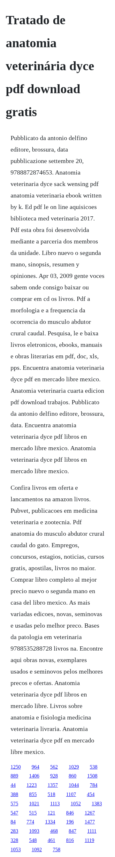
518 (51, 794)
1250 (16, 767)
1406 (34, 776)
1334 (50, 821)
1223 (32, 785)
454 (91, 794)
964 (35, 767)
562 (54, 767)
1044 (74, 785)
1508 (92, 776)
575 (14, 803)
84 (13, 821)
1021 (34, 803)
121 (51, 813)
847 (72, 831)
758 (56, 849)
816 (70, 840)
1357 (53, 785)
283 (14, 831)
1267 (90, 813)
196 (70, 821)
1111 (91, 831)
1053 (16, 849)
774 (30, 821)
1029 (74, 767)
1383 (97, 803)
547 (14, 813)
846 (70, 813)
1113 (55, 803)
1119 (89, 840)
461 (51, 840)
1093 (34, 831)
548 (33, 840)
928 (54, 776)
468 (54, 831)
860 (72, 776)
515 (33, 813)
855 (33, 794)
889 (14, 776)
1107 (71, 794)
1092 (37, 849)
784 (93, 785)
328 (14, 840)
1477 (90, 821)
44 (13, 785)
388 (14, 794)
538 (93, 767)
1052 (76, 803)
